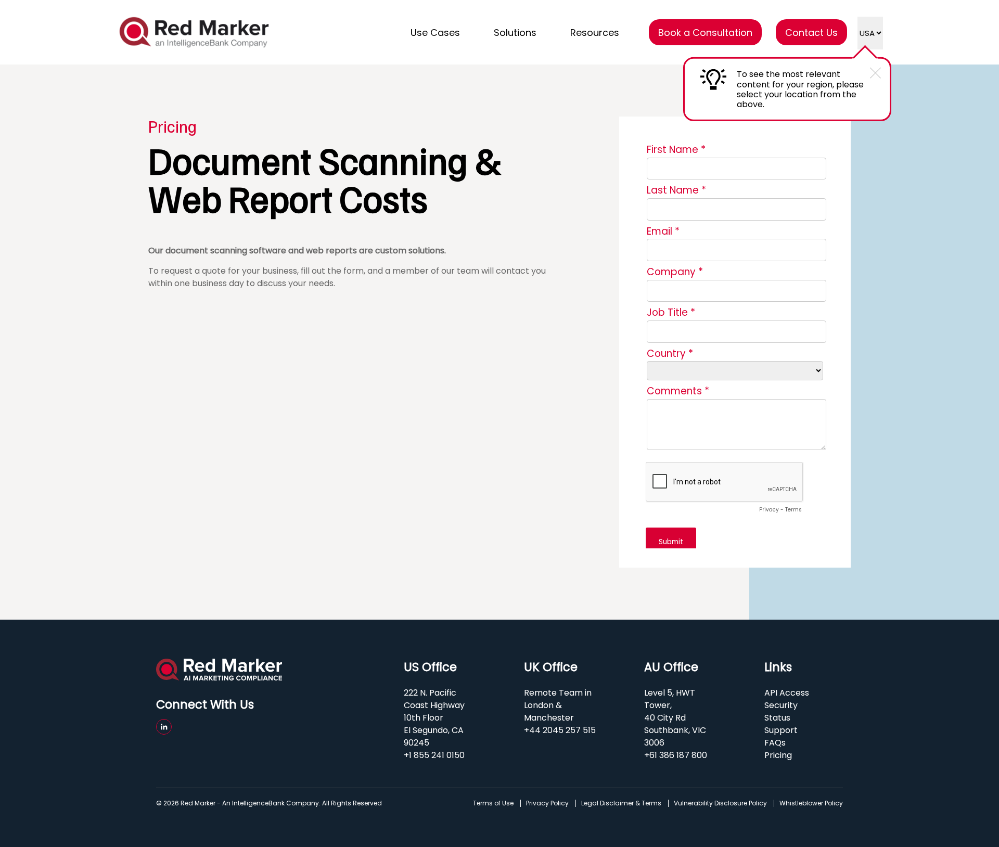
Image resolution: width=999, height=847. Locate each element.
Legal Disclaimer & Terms (621, 803)
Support (781, 730)
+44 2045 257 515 (560, 730)
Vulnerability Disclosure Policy (720, 803)
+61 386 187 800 (675, 755)
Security (781, 705)
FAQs (775, 743)
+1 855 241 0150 (434, 755)
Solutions (515, 32)
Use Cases (435, 32)
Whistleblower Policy (811, 803)
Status (777, 718)
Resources (594, 32)
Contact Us (811, 32)
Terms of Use (493, 803)
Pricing (778, 755)
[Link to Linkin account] (164, 727)
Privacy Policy (547, 803)
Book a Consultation (705, 32)
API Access (786, 693)
